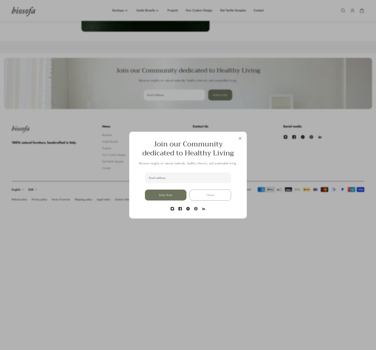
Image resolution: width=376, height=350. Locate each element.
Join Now (166, 195)
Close (210, 195)
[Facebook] (180, 209)
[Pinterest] (196, 209)
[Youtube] (188, 209)
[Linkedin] (204, 209)
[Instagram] (172, 209)
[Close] (240, 138)
